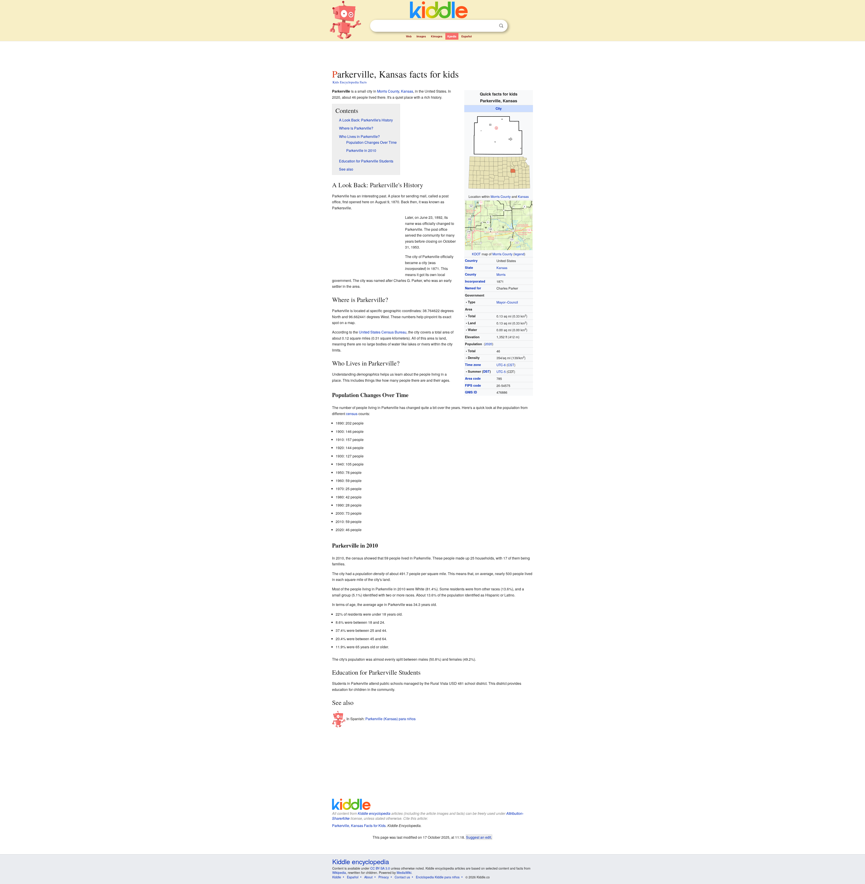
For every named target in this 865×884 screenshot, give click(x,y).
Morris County (501, 196)
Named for (473, 288)
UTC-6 (501, 364)
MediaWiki (404, 872)
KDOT (476, 253)
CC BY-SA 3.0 (380, 868)
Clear (492, 26)
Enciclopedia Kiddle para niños (438, 877)
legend (519, 253)
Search (501, 26)
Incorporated (475, 281)
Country (471, 260)
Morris (500, 274)
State (469, 267)
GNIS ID (471, 392)
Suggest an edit (478, 837)
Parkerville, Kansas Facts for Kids (359, 825)
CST (511, 364)
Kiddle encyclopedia (374, 813)
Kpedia (451, 36)
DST (486, 371)
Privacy (383, 877)
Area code (473, 378)
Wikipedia (339, 872)
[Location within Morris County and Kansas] (499, 152)
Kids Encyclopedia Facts (349, 82)
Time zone (473, 364)
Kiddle (336, 877)
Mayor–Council (507, 302)
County (470, 274)
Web (409, 36)
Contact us (402, 877)
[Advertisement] (432, 53)
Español (466, 36)
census (351, 413)
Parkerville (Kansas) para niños (390, 718)
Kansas (523, 196)
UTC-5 (501, 371)
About (368, 877)
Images (421, 36)
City (499, 108)
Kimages (436, 36)
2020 (488, 343)
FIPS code (473, 385)
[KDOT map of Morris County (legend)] (499, 224)
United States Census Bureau (382, 332)
